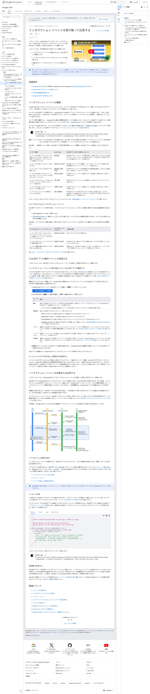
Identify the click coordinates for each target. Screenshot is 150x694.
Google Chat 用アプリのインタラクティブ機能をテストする (50, 612)
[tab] (33, 512)
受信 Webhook (82, 272)
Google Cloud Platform (75, 683)
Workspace (17, 2)
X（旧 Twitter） (90, 670)
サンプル (38, 11)
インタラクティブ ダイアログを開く (43, 475)
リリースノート (33, 37)
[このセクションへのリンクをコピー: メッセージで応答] (41, 494)
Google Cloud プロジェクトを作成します (44, 89)
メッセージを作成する (66, 577)
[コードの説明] (103, 515)
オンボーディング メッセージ (82, 165)
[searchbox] (11, 16)
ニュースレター (90, 668)
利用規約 (27, 676)
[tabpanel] (70, 531)
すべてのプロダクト (50, 2)
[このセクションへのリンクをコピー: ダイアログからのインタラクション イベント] (66, 204)
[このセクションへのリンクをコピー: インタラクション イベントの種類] (62, 103)
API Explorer (59, 673)
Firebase (63, 683)
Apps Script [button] (54, 512)
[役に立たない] (109, 26)
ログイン (145, 2)
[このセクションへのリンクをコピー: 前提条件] (39, 82)
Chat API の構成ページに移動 (42, 291)
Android (47, 683)
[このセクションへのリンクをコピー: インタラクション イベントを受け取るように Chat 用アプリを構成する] (86, 268)
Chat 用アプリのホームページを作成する (45, 606)
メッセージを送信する (39, 590)
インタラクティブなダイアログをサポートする (50, 252)
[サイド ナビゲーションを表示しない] (21, 691)
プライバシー (35, 690)
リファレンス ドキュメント (84, 199)
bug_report (142, 7)
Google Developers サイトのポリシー (49, 632)
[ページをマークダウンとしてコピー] (36, 34)
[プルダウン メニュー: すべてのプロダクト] (58, 2)
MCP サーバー (29, 11)
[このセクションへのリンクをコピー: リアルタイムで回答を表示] (51, 458)
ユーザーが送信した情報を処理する (43, 481)
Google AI (87, 683)
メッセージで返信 (100, 467)
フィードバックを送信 (103, 30)
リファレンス (18, 11)
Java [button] (46, 512)
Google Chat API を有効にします (42, 96)
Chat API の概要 (48, 579)
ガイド (9, 11)
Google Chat (38, 2)
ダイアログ (42, 208)
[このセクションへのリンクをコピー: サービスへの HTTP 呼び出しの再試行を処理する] (68, 357)
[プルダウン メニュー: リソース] (69, 2)
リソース (64, 2)
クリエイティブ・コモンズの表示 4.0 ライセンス (62, 630)
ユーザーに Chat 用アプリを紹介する (69, 500)
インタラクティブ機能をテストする (93, 340)
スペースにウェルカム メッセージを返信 (70, 128)
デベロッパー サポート (31, 673)
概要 (3, 11)
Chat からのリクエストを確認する (42, 609)
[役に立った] (107, 26)
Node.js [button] (33, 512)
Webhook (103, 169)
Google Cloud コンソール (62, 670)
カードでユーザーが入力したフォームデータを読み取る (49, 600)
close (147, 7)
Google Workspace (39, 26)
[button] (11, 29)
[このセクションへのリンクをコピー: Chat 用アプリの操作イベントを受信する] (69, 259)
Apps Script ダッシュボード (63, 668)
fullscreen (144, 7)
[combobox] (118, 2)
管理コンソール (60, 665)
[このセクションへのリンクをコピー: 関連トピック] (43, 586)
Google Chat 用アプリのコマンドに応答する (91, 328)
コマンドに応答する (38, 603)
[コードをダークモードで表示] (106, 515)
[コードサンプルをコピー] (109, 515)
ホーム (30, 2)
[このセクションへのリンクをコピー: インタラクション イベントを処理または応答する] (77, 373)
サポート (46, 11)
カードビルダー (56, 11)
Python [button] (40, 512)
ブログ (88, 665)
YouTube (88, 673)
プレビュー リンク (38, 478)
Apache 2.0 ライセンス (103, 630)
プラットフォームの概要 (32, 665)
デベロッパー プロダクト (32, 668)
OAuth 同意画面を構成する (40, 93)
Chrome (55, 683)
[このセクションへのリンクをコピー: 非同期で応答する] (44, 566)
